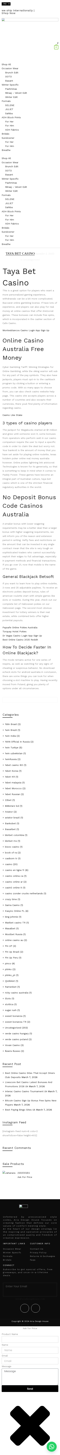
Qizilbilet (10, 981)
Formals (6, 101)
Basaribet (10, 829)
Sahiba (9, 113)
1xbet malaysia (13, 782)
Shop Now (8, 13)
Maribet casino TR (15, 922)
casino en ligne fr (14, 870)
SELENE (9, 105)
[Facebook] (24, 1308)
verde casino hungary (17, 1033)
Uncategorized (13, 1027)
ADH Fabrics (12, 129)
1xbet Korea (11, 771)
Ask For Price (25, 1177)
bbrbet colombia (14, 835)
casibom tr (11, 858)
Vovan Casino (12, 1045)
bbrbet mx (11, 841)
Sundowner (8, 138)
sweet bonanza (13, 1016)
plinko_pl (10, 975)
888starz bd (12, 806)
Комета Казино (12, 1051)
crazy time (11, 899)
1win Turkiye (11, 747)
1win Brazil (11, 730)
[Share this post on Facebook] (30, 707)
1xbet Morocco (13, 788)
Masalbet (10, 928)
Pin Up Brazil (12, 951)
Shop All (6, 64)
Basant (9, 80)
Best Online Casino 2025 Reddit (20, 639)
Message (6, 1366)
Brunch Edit (11, 72)
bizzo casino (12, 846)
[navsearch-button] (57, 43)
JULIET (9, 109)
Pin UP (8, 946)
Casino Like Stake (12, 415)
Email (5, 1355)
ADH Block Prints (11, 117)
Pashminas (11, 89)
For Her (9, 121)
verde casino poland (16, 1039)
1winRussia (11, 759)
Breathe (6, 150)
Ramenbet (10, 986)
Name (5, 1344)
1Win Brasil (11, 724)
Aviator (9, 811)
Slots (8, 998)
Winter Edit (11, 97)
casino (8, 864)
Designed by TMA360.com (30, 1324)
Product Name (10, 1334)
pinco (8, 963)
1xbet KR (10, 776)
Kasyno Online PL (15, 911)
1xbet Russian (12, 794)
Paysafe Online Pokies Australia (19, 627)
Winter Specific (10, 84)
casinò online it (13, 887)
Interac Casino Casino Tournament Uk (26, 1091)
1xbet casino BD (14, 765)
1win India (10, 736)
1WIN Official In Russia (17, 741)
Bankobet (10, 823)
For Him (9, 125)
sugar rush (10, 1010)
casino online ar (14, 881)
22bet (8, 800)
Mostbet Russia (13, 934)
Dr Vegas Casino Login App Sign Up (22, 635)
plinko (8, 969)
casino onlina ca (14, 876)
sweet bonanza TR (15, 1021)
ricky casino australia (16, 992)
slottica (9, 1004)
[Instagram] (35, 1308)
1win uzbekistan (13, 753)
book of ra (11, 852)
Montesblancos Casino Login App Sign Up (25, 330)
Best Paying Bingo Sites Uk (20, 1109)
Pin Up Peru (11, 957)
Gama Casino (12, 905)
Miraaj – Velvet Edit (16, 93)
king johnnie (11, 916)
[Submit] (30, 1293)
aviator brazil (12, 817)
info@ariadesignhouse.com (30, 1299)
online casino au (14, 940)
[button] (30, 154)
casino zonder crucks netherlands (24, 893)
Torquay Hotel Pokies (14, 631)
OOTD (8, 76)
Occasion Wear (10, 68)
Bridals (5, 133)
